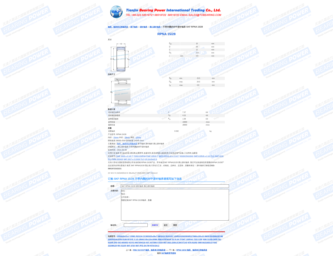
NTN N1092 (192, 242)
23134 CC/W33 (143, 236)
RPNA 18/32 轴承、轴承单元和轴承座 (191, 250)
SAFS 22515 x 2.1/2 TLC (204, 156)
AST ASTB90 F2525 (154, 242)
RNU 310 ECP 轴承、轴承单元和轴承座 (149, 250)
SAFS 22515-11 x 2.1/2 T (169, 156)
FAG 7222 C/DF (196, 239)
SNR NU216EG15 (205, 242)
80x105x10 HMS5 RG (204, 236)
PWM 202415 (117, 159)
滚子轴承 (134, 27)
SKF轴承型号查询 (168, 253)
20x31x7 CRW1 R (129, 236)
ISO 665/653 (123, 242)
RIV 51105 (121, 246)
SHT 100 (185, 239)
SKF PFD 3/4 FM (142, 246)
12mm (138, 137)
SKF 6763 (131, 246)
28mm (127, 137)
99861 (215, 236)
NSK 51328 (208, 239)
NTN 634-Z (154, 246)
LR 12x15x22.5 (151, 159)
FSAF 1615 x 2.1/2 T (124, 156)
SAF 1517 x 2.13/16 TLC (134, 159)
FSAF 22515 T (152, 156)
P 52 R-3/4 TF (176, 239)
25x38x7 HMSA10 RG (159, 236)
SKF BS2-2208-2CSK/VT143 (175, 242)
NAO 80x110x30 (148, 239)
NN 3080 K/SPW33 (162, 239)
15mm (116, 137)
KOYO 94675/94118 (137, 242)
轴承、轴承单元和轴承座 (118, 27)
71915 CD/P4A (139, 156)
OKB (215, 239)
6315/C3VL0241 (186, 156)
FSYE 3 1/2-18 (135, 239)
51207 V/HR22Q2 (175, 236)
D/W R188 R (123, 239)
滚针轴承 (143, 27)
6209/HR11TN (189, 236)
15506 (119, 236)
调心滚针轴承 (155, 27)
